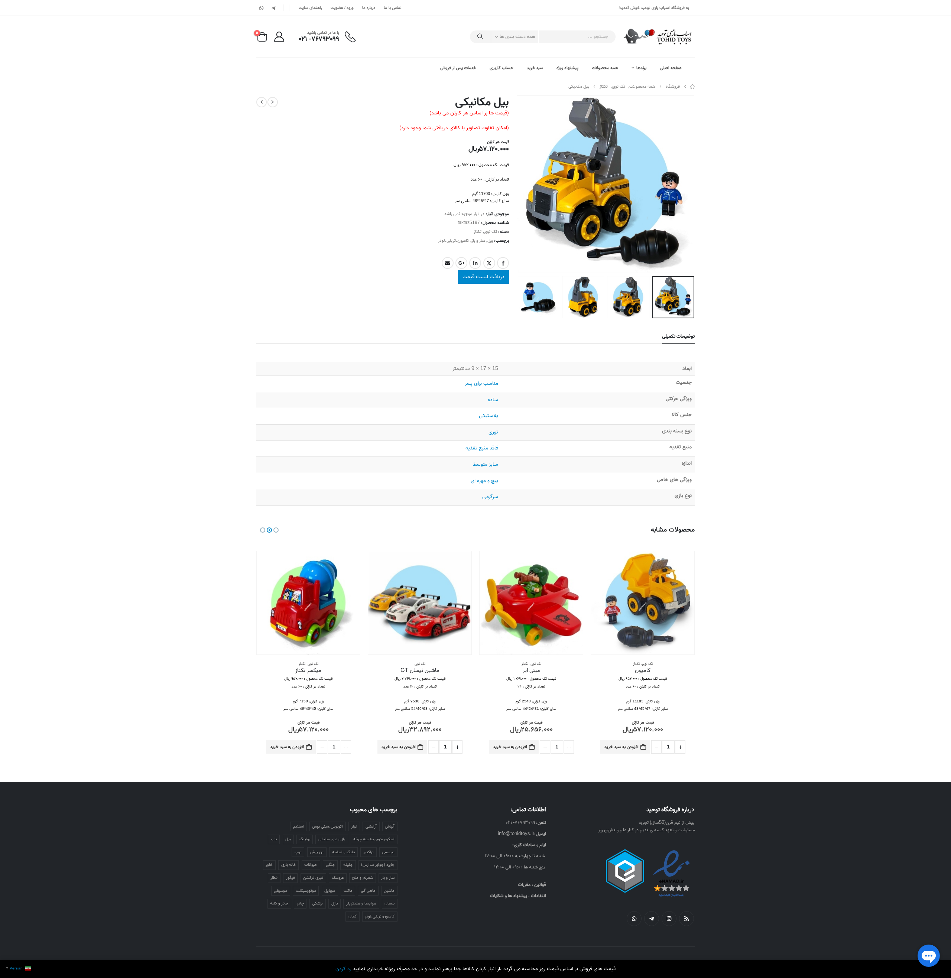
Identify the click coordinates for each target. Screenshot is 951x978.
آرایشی (371, 826)
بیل (490, 240)
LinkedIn (475, 263)
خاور (269, 864)
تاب (274, 839)
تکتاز (477, 231)
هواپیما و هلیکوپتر (361, 903)
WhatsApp (634, 918)
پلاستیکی (488, 416)
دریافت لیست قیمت (483, 277)
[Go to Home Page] (692, 86)
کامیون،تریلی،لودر (453, 240)
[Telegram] (273, 8)
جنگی (330, 864)
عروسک (338, 877)
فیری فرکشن (313, 877)
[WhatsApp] (261, 8)
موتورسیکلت (306, 890)
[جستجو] (480, 36)
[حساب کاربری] (279, 37)
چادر (300, 903)
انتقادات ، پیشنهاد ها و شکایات (518, 896)
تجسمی (388, 852)
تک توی (490, 231)
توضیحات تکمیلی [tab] (678, 336)
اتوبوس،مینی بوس (327, 826)
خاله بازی (288, 864)
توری (493, 432)
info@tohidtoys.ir (516, 834)
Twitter (489, 263)
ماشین (389, 890)
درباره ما (368, 7)
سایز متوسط (485, 464)
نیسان (389, 903)
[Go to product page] (642, 602)
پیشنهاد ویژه (567, 67)
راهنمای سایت (310, 7)
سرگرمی (490, 497)
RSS (686, 918)
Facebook (503, 263)
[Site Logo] (658, 36)
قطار (273, 877)
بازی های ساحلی (331, 839)
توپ (298, 852)
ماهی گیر (368, 890)
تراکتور (368, 852)
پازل (334, 903)
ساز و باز (478, 240)
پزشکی (317, 903)
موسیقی (280, 890)
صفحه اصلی (671, 67)
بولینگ (304, 839)
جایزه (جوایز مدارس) (378, 864)
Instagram (669, 918)
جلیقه (348, 864)
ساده (493, 400)
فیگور (290, 877)
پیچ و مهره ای (484, 481)
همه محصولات (605, 67)
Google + (461, 263)
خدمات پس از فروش (458, 67)
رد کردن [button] (343, 969)
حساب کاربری (501, 67)
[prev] (272, 102)
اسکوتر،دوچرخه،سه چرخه (374, 839)
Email (448, 263)
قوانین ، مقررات (532, 884)
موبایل (329, 890)
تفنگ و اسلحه (343, 852)
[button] (685, 184)
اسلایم (298, 826)
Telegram (651, 918)
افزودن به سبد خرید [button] (621, 746)
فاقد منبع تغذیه (481, 448)
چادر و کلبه (279, 903)
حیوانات (310, 864)
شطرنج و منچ (362, 877)
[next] (261, 102)
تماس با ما (393, 7)
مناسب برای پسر (481, 383)
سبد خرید (535, 67)
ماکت (348, 890)
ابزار (354, 826)
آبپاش (390, 826)
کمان (352, 916)
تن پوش (317, 852)
